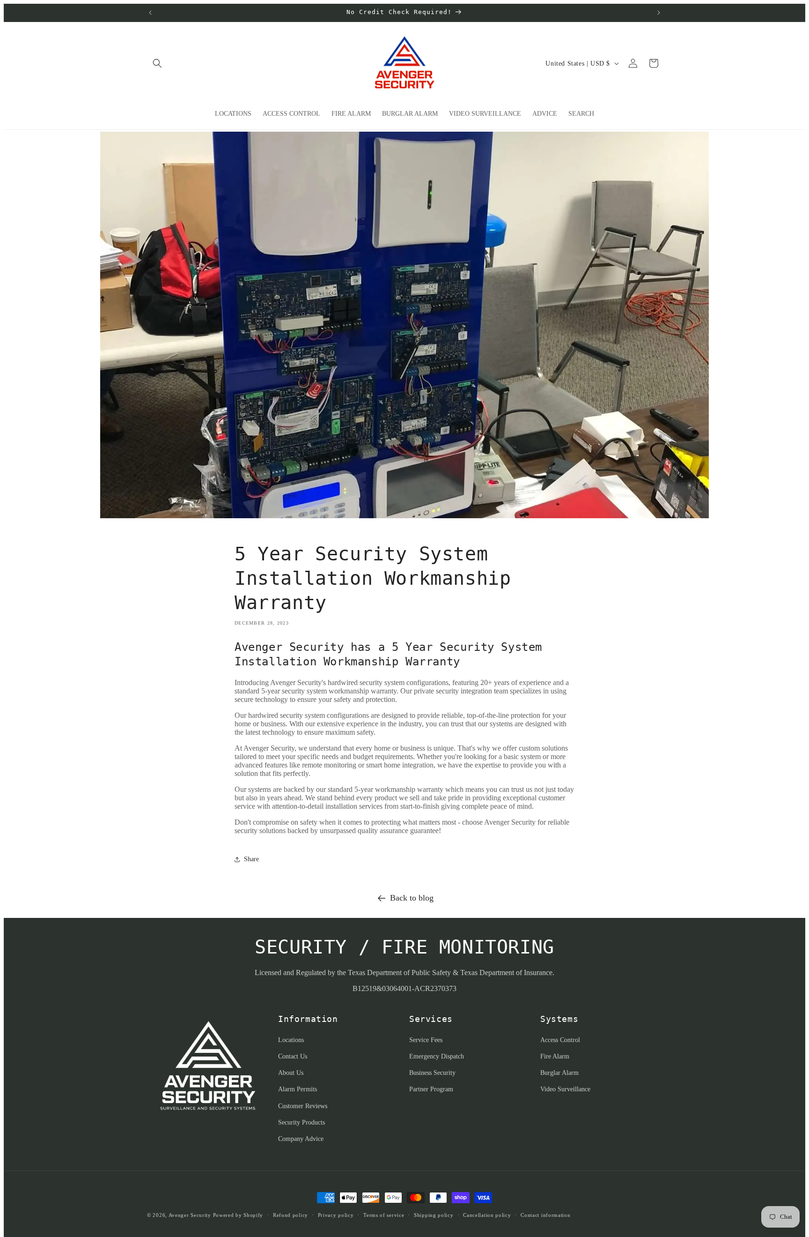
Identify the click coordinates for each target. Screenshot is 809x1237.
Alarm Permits (297, 1089)
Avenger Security (190, 1215)
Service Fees (425, 1039)
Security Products (301, 1122)
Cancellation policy (487, 1215)
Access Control (560, 1039)
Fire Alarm (554, 1056)
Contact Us (292, 1056)
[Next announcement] (658, 13)
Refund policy (290, 1215)
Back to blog (412, 897)
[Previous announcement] (150, 13)
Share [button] (251, 859)
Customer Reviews (302, 1106)
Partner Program (431, 1089)
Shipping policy (434, 1215)
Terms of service (383, 1215)
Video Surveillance (565, 1089)
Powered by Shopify (238, 1215)
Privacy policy (336, 1215)
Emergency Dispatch (436, 1056)
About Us (290, 1072)
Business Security (432, 1072)
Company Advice (301, 1138)
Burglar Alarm (559, 1072)
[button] (157, 63)
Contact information (545, 1215)
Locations (291, 1039)
